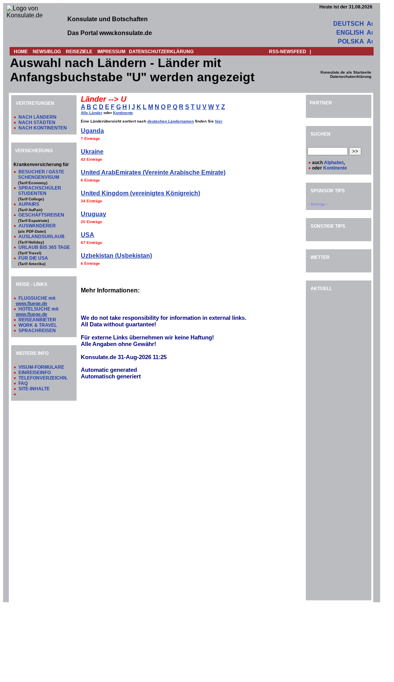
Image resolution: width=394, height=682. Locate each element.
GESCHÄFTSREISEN (41, 215)
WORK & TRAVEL (37, 325)
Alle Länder (91, 113)
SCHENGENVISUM (38, 177)
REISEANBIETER (37, 320)
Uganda (92, 131)
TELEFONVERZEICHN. (43, 378)
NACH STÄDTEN (36, 122)
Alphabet (334, 162)
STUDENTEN (32, 193)
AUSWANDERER (37, 225)
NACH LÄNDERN (37, 117)
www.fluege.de (31, 303)
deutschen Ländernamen (170, 121)
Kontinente (123, 113)
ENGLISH (350, 32)
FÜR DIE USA (33, 258)
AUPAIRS (28, 204)
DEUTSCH (348, 23)
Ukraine (92, 151)
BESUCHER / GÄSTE (41, 172)
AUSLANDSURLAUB (41, 236)
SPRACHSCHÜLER (39, 188)
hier (218, 121)
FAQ (23, 383)
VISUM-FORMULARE (41, 367)
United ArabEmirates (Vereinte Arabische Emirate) (153, 172)
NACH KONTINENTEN (42, 128)
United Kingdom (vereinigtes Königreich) (140, 193)
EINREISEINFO (34, 372)
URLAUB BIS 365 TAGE (44, 247)
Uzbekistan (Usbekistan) (116, 255)
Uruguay (93, 214)
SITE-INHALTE (34, 388)
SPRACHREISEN (37, 330)
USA (87, 235)
